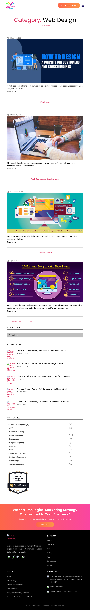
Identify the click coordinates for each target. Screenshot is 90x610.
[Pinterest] (23, 557)
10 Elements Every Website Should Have (45, 256)
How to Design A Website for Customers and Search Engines (45, 31)
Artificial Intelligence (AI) (19, 425)
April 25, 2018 (15, 261)
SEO (39, 25)
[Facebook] (9, 557)
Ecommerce (14, 439)
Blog (48, 557)
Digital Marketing (16, 435)
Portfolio (50, 553)
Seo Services (12, 589)
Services (50, 549)
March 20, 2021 (15, 115)
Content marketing (16, 432)
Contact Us (51, 561)
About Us (50, 545)
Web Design (47, 25)
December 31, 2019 (17, 192)
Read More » (12, 92)
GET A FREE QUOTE (69, 5)
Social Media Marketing (18, 453)
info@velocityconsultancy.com (63, 591)
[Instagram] (13, 557)
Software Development (18, 457)
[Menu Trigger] (83, 5)
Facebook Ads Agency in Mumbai (20, 597)
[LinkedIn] (18, 557)
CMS (40, 252)
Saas (9, 576)
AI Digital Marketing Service (18, 593)
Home (49, 540)
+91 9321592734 (56, 586)
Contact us (45, 524)
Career (49, 565)
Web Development (50, 179)
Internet (12, 446)
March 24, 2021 (15, 38)
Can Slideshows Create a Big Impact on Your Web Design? (45, 107)
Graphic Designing (16, 443)
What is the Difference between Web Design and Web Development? (45, 184)
